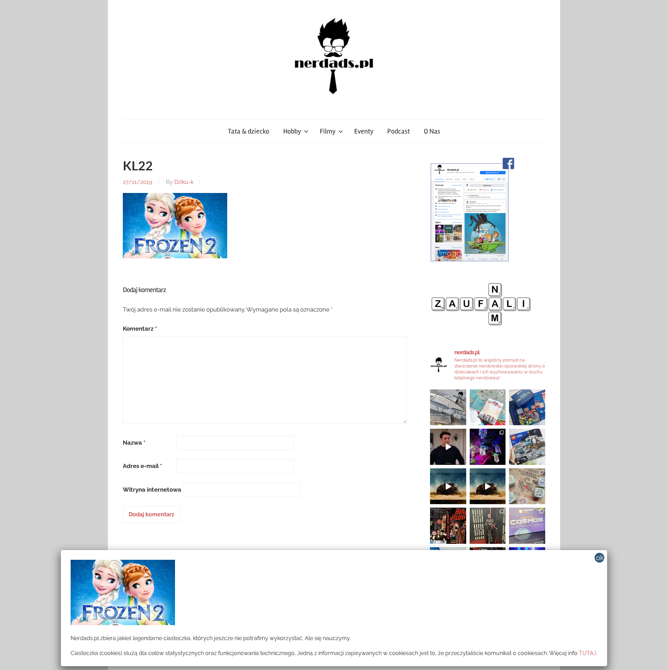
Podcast (398, 131)
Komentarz (140, 328)
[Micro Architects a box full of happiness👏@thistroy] (527, 407)
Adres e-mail (142, 465)
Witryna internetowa (152, 489)
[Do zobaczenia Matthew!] (448, 447)
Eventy (363, 131)
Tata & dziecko (248, 131)
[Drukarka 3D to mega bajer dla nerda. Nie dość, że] (448, 407)
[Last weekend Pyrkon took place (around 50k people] (488, 526)
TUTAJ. (588, 653)
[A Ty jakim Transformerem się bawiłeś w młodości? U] (448, 486)
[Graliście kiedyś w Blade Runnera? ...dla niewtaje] (448, 526)
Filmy (327, 131)
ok (600, 558)
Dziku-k (183, 182)
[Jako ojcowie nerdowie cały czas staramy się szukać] (527, 486)
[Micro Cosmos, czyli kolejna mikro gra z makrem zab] (527, 526)
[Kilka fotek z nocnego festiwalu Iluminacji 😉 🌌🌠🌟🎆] (488, 447)
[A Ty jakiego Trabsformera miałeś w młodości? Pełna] (488, 486)
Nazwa (134, 442)
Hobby (292, 131)
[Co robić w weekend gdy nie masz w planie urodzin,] (488, 407)
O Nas (432, 131)
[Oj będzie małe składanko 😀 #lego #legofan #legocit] (527, 447)
